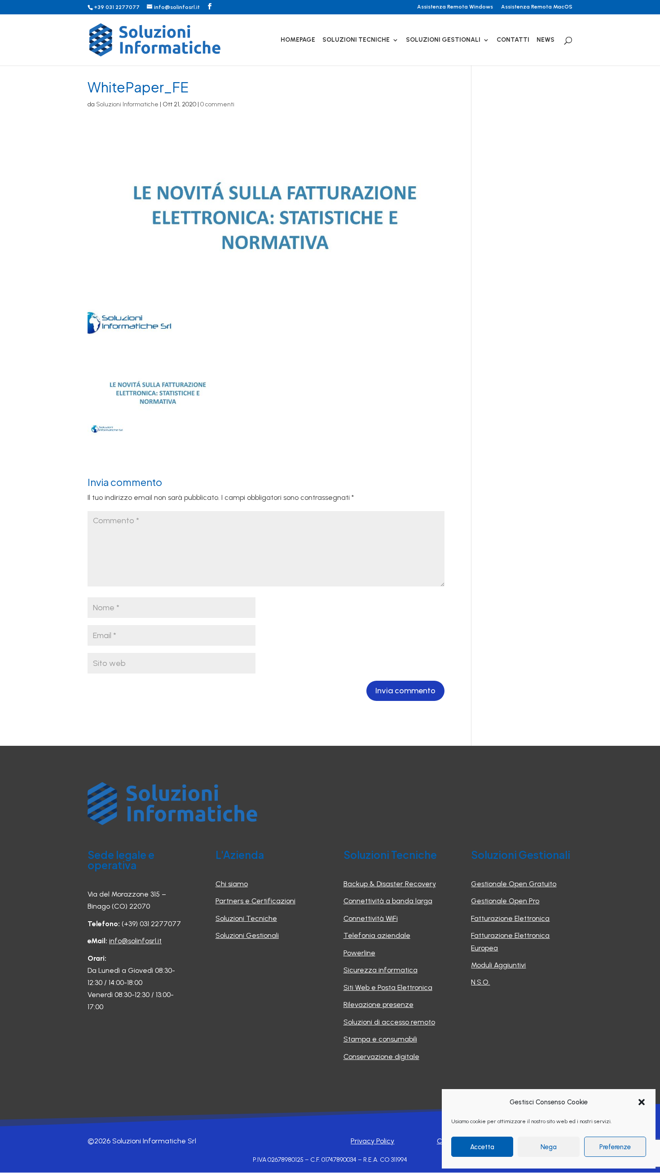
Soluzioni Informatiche (127, 104)
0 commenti (217, 104)
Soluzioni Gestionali (443, 40)
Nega (549, 1147)
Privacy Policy (372, 1141)
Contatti (513, 40)
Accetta (482, 1147)
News (545, 40)
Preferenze (615, 1147)
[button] (641, 1102)
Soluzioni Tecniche (356, 40)
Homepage (298, 40)
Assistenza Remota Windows (455, 7)
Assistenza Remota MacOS (536, 7)
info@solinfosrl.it (135, 941)
